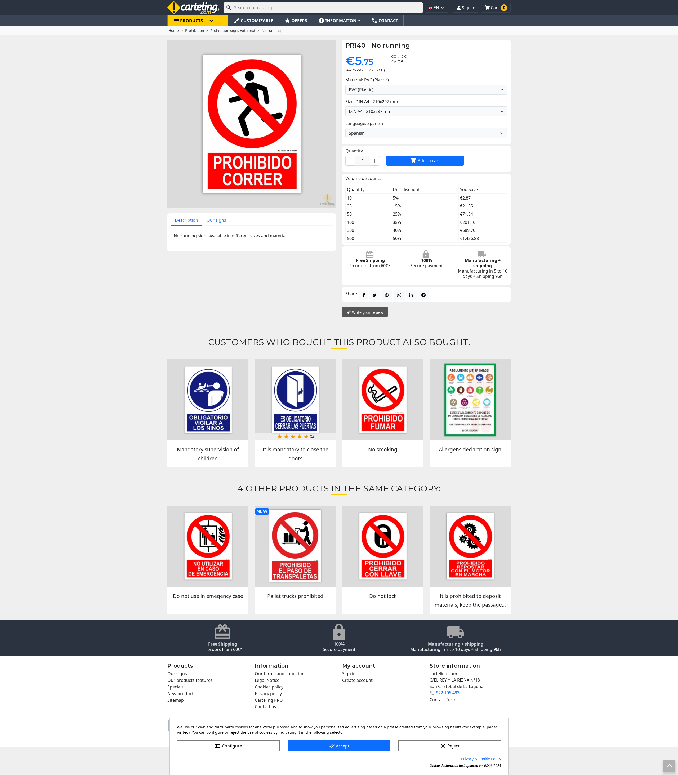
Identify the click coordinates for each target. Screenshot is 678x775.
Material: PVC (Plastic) (367, 80)
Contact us (265, 707)
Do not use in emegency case (208, 596)
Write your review (367, 312)
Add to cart (425, 160)
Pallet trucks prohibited (295, 596)
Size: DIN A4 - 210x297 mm (371, 101)
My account (358, 666)
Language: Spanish (364, 123)
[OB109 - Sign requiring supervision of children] (207, 399)
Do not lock (382, 596)
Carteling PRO (269, 700)
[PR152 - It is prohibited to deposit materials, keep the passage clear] (470, 546)
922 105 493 (448, 693)
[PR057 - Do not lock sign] (382, 546)
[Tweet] (374, 295)
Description (186, 220)
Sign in (349, 674)
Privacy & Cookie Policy (481, 758)
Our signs (216, 220)
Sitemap (175, 700)
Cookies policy (269, 687)
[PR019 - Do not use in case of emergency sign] (207, 546)
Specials (175, 687)
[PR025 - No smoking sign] (382, 399)
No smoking (382, 449)
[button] (465, 8)
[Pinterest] (386, 295)
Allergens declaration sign (470, 449)
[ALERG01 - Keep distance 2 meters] (470, 399)
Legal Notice (267, 680)
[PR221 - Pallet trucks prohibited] (295, 546)
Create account (357, 680)
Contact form (443, 700)
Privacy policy (268, 693)
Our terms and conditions (281, 674)
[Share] (363, 295)
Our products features (190, 680)
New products (181, 693)
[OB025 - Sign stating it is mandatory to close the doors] (295, 399)
